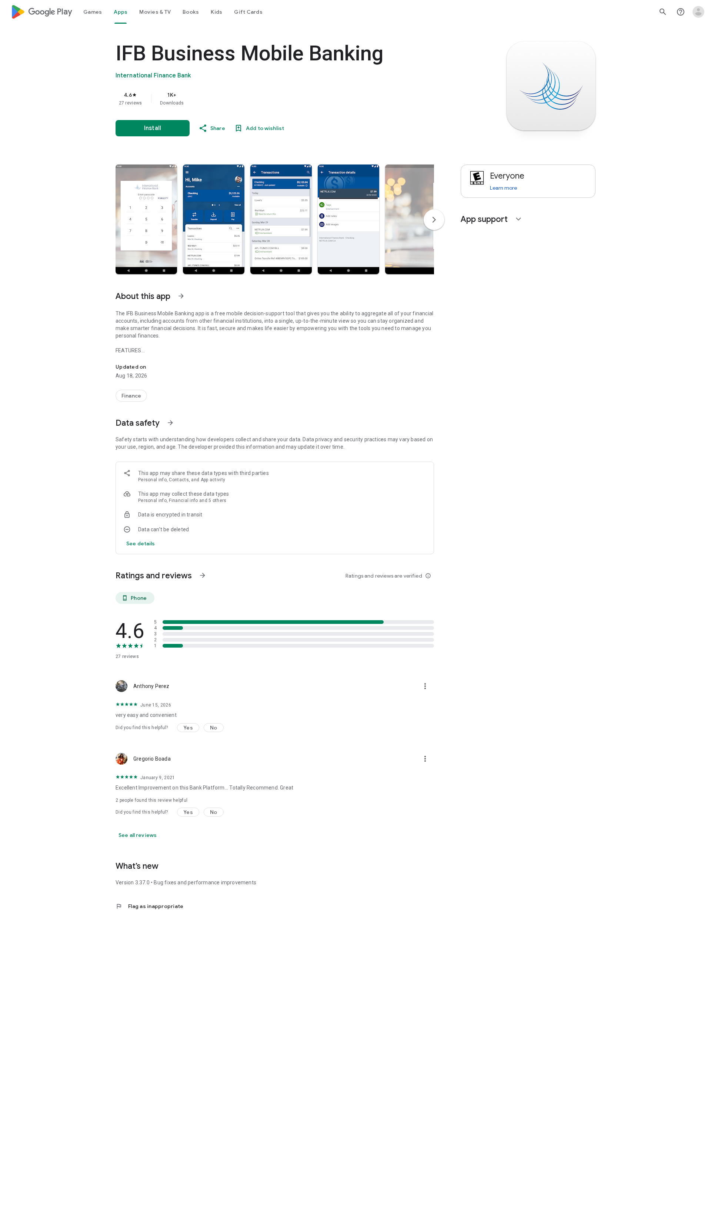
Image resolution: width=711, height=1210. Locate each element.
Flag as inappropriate (149, 906)
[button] (146, 219)
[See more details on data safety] (140, 543)
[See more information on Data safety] (170, 423)
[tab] (92, 12)
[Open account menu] (698, 12)
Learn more (503, 188)
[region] (264, 98)
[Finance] (131, 395)
